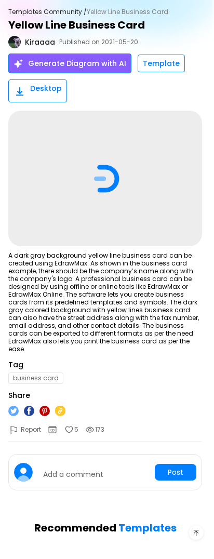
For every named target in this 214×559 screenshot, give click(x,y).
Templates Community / (47, 12)
